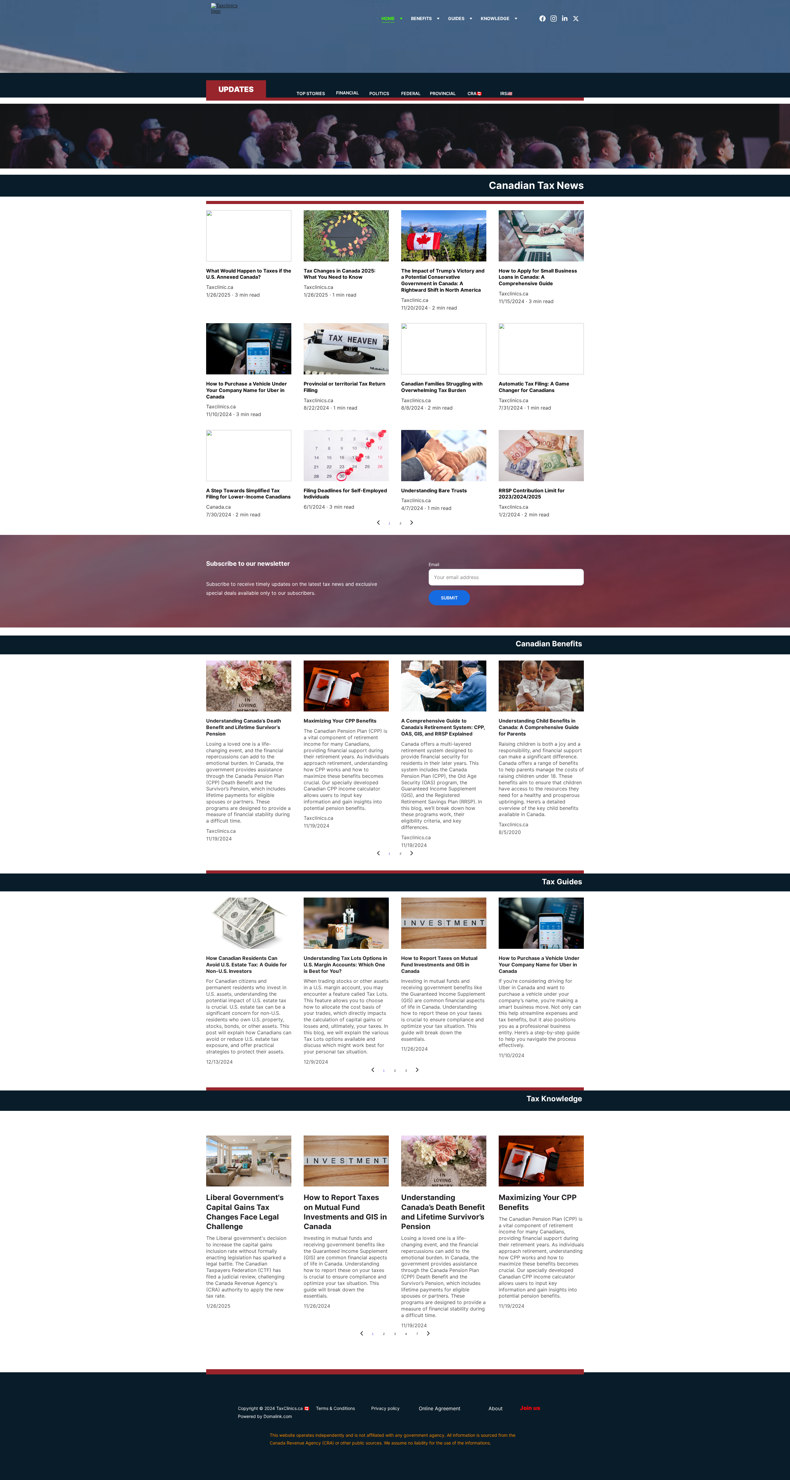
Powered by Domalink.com (265, 1416)
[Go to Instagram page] (556, 18)
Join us (530, 1408)
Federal (411, 93)
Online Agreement (439, 1408)
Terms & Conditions (335, 1408)
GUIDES (456, 18)
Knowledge (495, 18)
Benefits (421, 18)
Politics (379, 93)
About (496, 1408)
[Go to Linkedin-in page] (567, 18)
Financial (347, 92)
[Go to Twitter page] (576, 18)
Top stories (311, 93)
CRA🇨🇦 (475, 93)
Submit (449, 597)
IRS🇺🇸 (506, 93)
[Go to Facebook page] (545, 18)
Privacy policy (385, 1408)
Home (388, 18)
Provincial (443, 93)
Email (434, 564)
